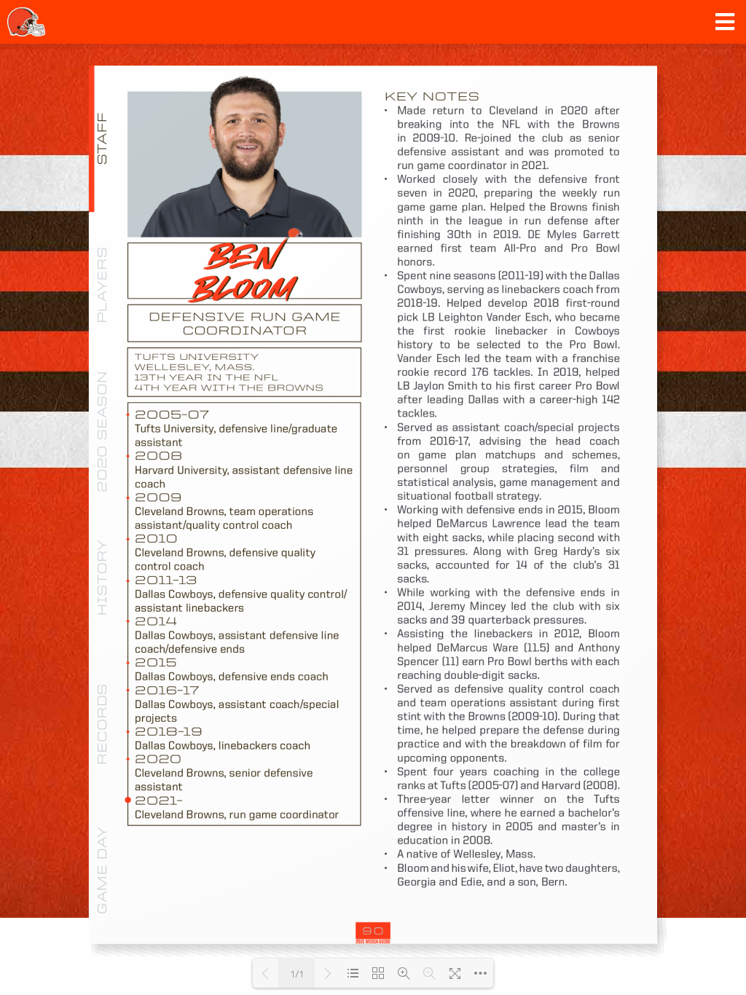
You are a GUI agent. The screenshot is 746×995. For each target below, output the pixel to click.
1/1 (297, 973)
